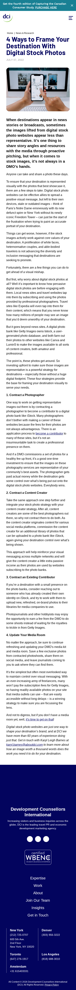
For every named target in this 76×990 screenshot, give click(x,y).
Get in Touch (37, 915)
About (38, 893)
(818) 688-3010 (51, 958)
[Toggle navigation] (71, 18)
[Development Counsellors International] (8, 18)
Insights (38, 908)
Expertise (38, 878)
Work (38, 885)
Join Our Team (38, 900)
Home (10, 33)
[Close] (72, 5)
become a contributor (49, 433)
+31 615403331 (19, 971)
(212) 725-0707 (19, 934)
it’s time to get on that (39, 719)
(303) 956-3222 (51, 934)
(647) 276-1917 (19, 958)
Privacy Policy (52, 985)
